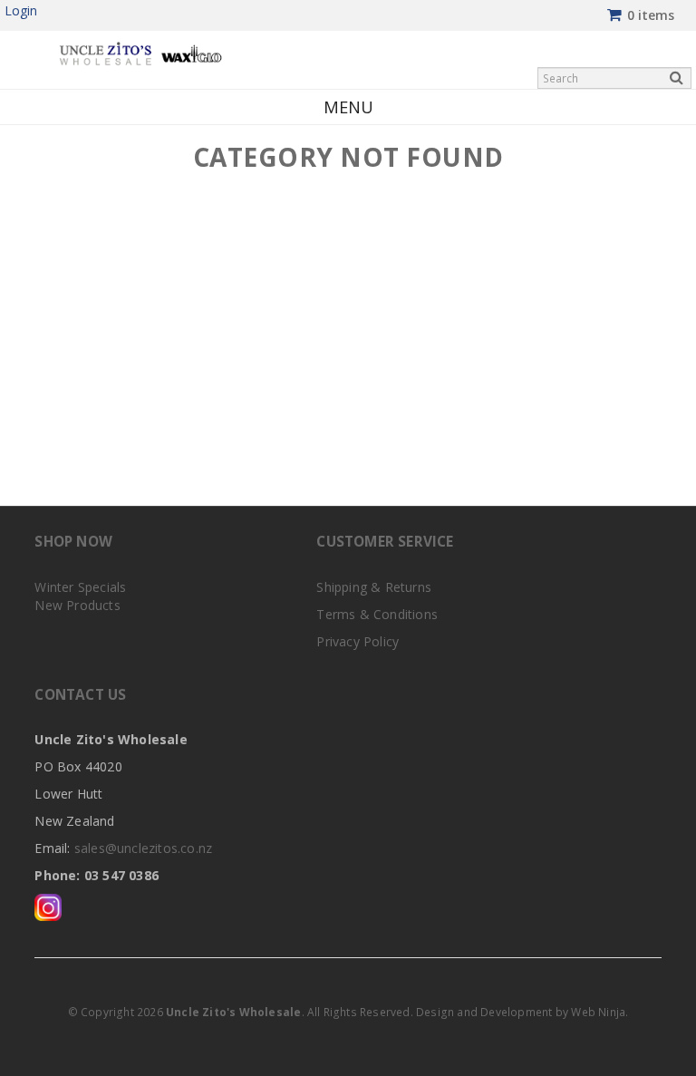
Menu (348, 107)
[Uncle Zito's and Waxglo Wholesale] (140, 52)
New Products (77, 605)
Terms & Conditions (377, 614)
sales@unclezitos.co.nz (143, 848)
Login (21, 10)
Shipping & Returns (373, 587)
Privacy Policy (357, 641)
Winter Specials (80, 587)
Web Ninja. (599, 1012)
